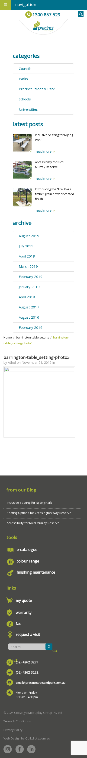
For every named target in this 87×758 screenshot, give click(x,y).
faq (18, 623)
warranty (24, 612)
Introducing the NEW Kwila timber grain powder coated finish (54, 194)
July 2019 (26, 246)
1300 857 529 (46, 15)
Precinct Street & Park (37, 89)
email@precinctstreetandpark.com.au (40, 683)
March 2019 (28, 266)
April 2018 (27, 297)
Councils (25, 68)
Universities (28, 109)
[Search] (48, 646)
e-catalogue (27, 549)
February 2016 (30, 327)
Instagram (7, 749)
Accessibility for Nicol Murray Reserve (33, 523)
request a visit (28, 634)
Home (7, 337)
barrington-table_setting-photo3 (36, 357)
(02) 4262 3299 (27, 662)
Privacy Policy (13, 730)
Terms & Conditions (17, 721)
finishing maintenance (36, 572)
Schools (25, 99)
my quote (24, 600)
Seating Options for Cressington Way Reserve (39, 513)
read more (44, 151)
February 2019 (30, 276)
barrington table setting (32, 337)
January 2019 (29, 286)
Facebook (19, 749)
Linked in (31, 749)
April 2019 (27, 256)
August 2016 (29, 317)
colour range (28, 561)
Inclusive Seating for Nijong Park (29, 502)
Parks (23, 78)
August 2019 (29, 235)
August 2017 (29, 307)
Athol (12, 362)
